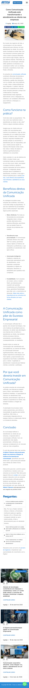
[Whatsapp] (25, 684)
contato (15, 475)
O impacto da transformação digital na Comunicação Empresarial (12, 629)
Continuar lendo (9, 600)
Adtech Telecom (8, 487)
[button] (27, 2)
